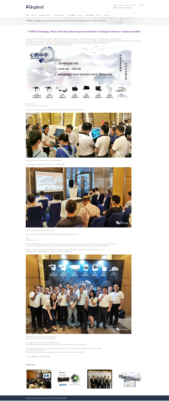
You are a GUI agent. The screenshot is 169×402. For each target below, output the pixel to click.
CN (140, 5)
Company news (35, 356)
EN (142, 5)
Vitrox (48, 356)
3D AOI (44, 356)
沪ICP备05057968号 (62, 398)
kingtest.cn (34, 398)
